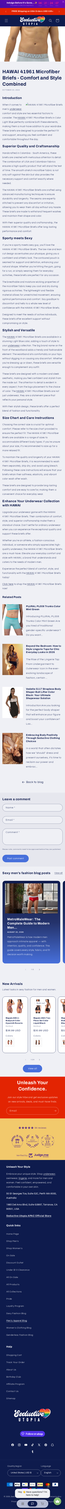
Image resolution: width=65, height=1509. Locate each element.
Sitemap (10, 1398)
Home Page (12, 1234)
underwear (15, 109)
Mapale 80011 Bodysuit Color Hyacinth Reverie (14, 1020)
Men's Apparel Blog (16, 1321)
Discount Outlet (15, 1263)
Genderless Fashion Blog (19, 1335)
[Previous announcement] (5, 11)
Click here (7, 584)
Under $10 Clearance (18, 1270)
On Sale (10, 1255)
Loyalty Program (15, 1306)
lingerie (23, 1178)
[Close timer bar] (63, 2)
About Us (11, 1370)
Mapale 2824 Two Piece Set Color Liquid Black (41, 1020)
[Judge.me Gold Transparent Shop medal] (17, 1141)
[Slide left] (25, 969)
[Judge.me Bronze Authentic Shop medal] (47, 1141)
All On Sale (12, 1277)
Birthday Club (13, 1377)
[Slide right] (39, 969)
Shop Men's (12, 1241)
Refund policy (55, 1496)
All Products (12, 1284)
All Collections (14, 1292)
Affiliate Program (15, 1384)
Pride (9, 1299)
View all (58, 873)
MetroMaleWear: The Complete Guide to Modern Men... (28, 923)
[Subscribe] (55, 1111)
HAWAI (22, 118)
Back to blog (35, 782)
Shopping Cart (14, 1355)
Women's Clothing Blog (18, 1328)
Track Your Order (15, 1362)
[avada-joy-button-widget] (57, 1501)
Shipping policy (50, 1501)
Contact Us (12, 1391)
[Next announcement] (59, 11)
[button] (6, 20)
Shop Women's (14, 1248)
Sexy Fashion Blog (16, 1313)
